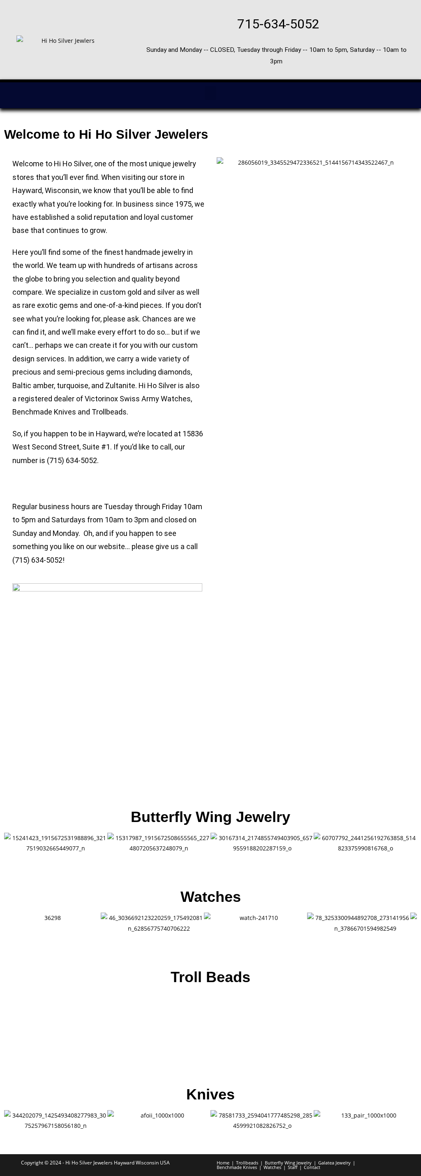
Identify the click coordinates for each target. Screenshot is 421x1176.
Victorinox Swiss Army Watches (138, 398)
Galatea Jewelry (334, 1163)
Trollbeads (109, 412)
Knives (210, 1094)
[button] (210, 93)
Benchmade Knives (44, 412)
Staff (292, 1167)
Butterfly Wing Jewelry (210, 816)
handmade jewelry (155, 252)
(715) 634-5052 (72, 460)
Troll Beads (210, 977)
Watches (210, 896)
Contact (312, 1167)
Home (223, 1163)
